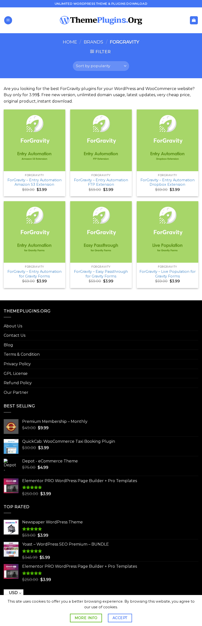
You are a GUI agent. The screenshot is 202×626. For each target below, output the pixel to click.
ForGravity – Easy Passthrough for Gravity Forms (101, 273)
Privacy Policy (17, 364)
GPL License (16, 373)
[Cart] (194, 20)
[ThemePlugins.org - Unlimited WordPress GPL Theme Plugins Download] (101, 20)
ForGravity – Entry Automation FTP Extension (101, 182)
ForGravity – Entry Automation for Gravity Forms (34, 273)
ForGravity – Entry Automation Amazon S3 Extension (34, 182)
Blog (8, 345)
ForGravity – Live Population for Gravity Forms (167, 273)
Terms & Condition (22, 354)
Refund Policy (18, 383)
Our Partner (16, 392)
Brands (93, 42)
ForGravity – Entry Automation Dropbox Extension (167, 182)
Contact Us (14, 335)
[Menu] (8, 20)
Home (70, 42)
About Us (13, 326)
